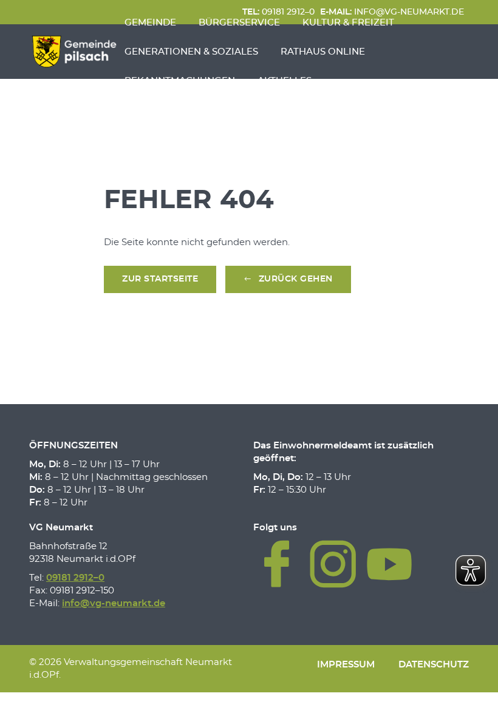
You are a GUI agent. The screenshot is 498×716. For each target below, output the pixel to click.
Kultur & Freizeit (348, 22)
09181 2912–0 (75, 578)
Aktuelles (285, 81)
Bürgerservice (239, 22)
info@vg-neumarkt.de (113, 603)
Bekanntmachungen (179, 81)
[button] (288, 280)
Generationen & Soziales (191, 51)
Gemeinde (150, 22)
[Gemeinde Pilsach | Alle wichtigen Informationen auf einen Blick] (74, 51)
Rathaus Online (323, 51)
